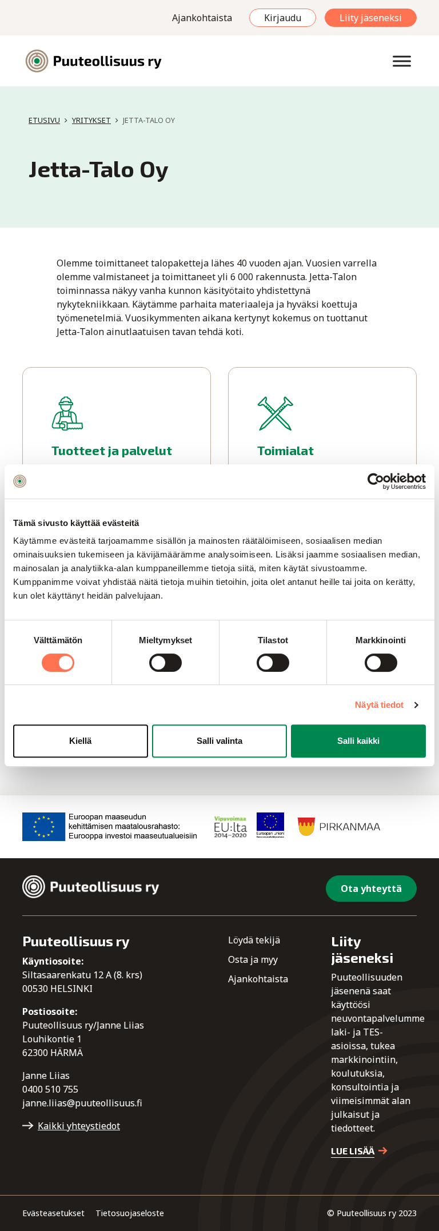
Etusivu (44, 120)
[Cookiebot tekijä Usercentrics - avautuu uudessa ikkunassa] (376, 481)
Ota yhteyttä (371, 888)
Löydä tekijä (254, 940)
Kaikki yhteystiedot (79, 1126)
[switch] (165, 663)
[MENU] (402, 60)
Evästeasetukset (53, 1213)
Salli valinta (219, 741)
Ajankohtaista (202, 17)
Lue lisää (352, 1150)
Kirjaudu (282, 17)
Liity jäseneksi (371, 17)
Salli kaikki (358, 741)
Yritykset (91, 120)
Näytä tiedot (379, 705)
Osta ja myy (253, 959)
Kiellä (80, 741)
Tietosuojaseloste (129, 1213)
